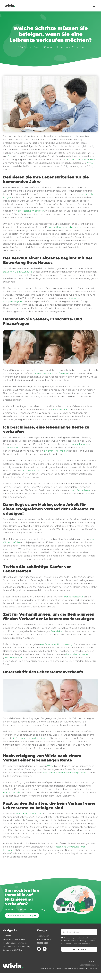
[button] (94, 6)
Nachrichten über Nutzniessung (16, 946)
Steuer (38, 373)
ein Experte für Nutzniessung (56, 644)
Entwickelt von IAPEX (89, 968)
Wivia (9, 6)
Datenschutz (93, 961)
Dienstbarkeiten (13, 657)
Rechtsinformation (68, 941)
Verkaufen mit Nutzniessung (15, 939)
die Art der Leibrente (76, 654)
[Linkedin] (45, 949)
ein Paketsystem (31, 470)
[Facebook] (39, 949)
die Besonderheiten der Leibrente (30, 738)
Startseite (7, 936)
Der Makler (57, 631)
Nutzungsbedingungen (89, 965)
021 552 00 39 (42, 943)
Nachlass (48, 373)
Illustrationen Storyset (68, 968)
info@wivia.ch (43, 936)
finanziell (64, 373)
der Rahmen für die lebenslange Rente (64, 772)
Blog (10, 156)
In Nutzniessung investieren (14, 943)
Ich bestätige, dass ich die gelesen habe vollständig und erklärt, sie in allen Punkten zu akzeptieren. (78, 941)
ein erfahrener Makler (56, 450)
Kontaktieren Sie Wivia (12, 950)
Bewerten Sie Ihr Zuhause (17, 271)
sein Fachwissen (81, 490)
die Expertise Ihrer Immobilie (79, 159)
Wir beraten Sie (11, 792)
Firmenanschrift (44, 939)
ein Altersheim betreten (31, 210)
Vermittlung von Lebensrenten (66, 227)
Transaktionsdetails (74, 596)
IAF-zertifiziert (60, 409)
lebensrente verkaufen (28, 813)
